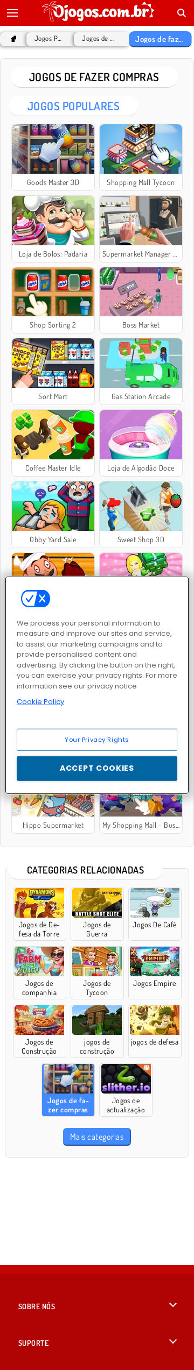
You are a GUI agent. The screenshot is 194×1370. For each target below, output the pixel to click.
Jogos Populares (49, 38)
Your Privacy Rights (97, 739)
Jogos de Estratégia (99, 38)
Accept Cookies (97, 768)
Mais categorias (96, 1136)
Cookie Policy (40, 702)
